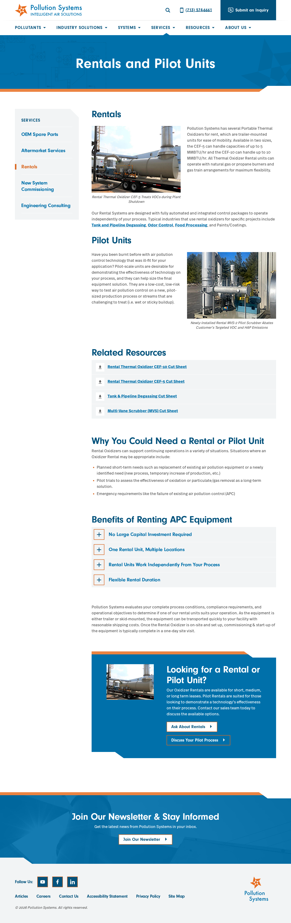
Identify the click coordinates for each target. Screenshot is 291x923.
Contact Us (68, 896)
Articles (21, 896)
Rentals (29, 167)
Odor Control (160, 226)
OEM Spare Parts (39, 134)
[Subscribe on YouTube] (42, 882)
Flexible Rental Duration (134, 580)
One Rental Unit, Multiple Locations (146, 549)
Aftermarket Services (43, 150)
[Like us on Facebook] (57, 882)
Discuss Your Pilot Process (194, 740)
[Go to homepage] (48, 10)
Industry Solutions (79, 27)
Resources (198, 27)
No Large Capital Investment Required (150, 534)
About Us (235, 27)
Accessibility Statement (107, 896)
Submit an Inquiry (251, 10)
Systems (127, 27)
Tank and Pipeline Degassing (119, 226)
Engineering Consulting (45, 205)
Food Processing (191, 226)
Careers (43, 896)
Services (160, 27)
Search (167, 10)
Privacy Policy (148, 896)
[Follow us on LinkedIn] (72, 882)
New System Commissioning (37, 186)
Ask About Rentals (188, 726)
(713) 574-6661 (199, 10)
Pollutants (28, 27)
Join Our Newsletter (141, 839)
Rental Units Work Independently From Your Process (164, 564)
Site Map (177, 896)
